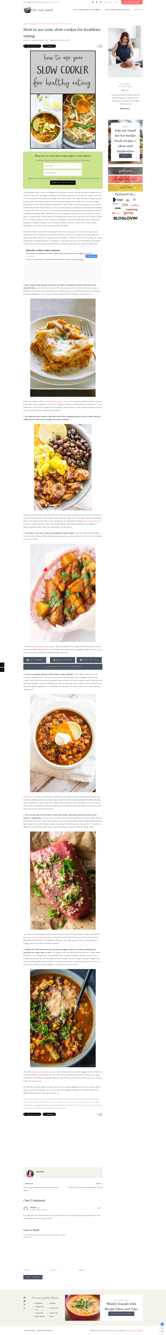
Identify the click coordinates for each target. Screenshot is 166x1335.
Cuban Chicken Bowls (91, 521)
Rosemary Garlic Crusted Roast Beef (37, 937)
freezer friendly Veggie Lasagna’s (57, 401)
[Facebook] (92, 2)
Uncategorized (33, 24)
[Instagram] (96, 2)
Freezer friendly (125, 179)
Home (105, 2)
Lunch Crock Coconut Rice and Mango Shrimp (85, 1185)
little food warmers (34, 1081)
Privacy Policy (29, 1330)
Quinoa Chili (31, 797)
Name (27, 1270)
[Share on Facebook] (2, 670)
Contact (116, 2)
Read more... (125, 108)
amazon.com (39, 1105)
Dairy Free (54, 1313)
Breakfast (39, 1303)
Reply (99, 1208)
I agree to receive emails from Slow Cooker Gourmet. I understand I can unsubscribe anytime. (64, 178)
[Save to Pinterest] (2, 665)
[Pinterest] (100, 2)
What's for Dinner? (132, 2)
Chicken (53, 1303)
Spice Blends (40, 1316)
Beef (51, 1316)
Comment (27, 1237)
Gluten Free (54, 1308)
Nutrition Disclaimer (44, 1330)
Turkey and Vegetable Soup (41, 1072)
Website (81, 1270)
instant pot (125, 188)
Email (54, 1270)
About (110, 2)
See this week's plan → (53, 2)
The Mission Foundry (135, 1330)
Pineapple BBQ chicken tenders (43, 646)
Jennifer (27, 40)
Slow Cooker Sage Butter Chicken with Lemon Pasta (41, 1187)
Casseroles (39, 1313)
